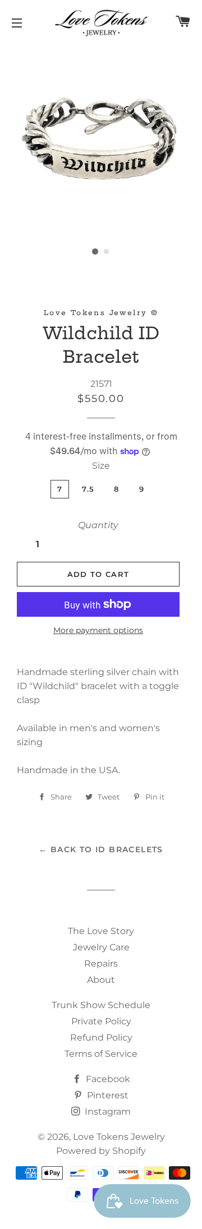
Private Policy (101, 1021)
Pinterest (106, 1095)
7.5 (88, 488)
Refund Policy (101, 1037)
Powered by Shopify (101, 1150)
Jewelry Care (101, 947)
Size (101, 465)
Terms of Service (101, 1053)
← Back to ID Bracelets (101, 849)
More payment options (98, 630)
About (101, 979)
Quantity (98, 525)
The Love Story (101, 931)
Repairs (101, 963)
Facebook (107, 1079)
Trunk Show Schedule (101, 1005)
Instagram (106, 1111)
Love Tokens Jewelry (119, 1136)
